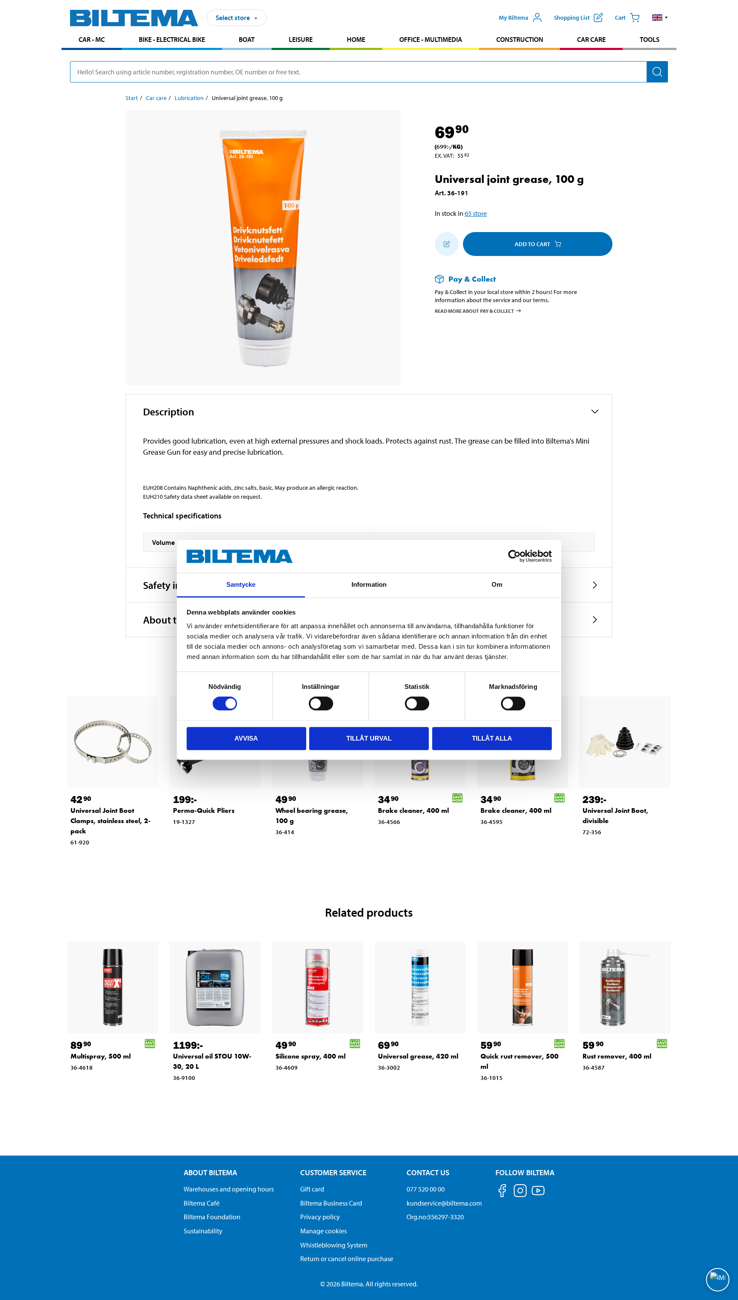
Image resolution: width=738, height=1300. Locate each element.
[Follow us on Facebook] (502, 1192)
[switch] (321, 703)
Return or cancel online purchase (346, 1258)
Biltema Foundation (212, 1216)
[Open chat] (718, 1280)
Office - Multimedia (430, 39)
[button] (660, 17)
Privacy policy (320, 1216)
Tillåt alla (492, 738)
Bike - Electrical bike (172, 39)
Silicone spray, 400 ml (310, 1056)
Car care (591, 39)
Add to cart (532, 244)
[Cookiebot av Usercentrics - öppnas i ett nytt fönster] (514, 556)
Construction (519, 39)
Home (356, 39)
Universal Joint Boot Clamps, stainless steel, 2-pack (110, 820)
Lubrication (189, 98)
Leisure (301, 39)
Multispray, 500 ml (100, 1056)
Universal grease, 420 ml (418, 1056)
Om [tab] (497, 584)
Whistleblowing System (333, 1245)
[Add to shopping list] (447, 244)
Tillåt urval (369, 738)
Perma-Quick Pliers (203, 810)
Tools (649, 39)
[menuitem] (92, 40)
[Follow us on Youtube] (538, 1195)
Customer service (333, 1172)
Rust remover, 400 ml (617, 1056)
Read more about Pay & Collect (474, 310)
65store (476, 213)
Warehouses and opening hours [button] (229, 1189)
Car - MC (92, 39)
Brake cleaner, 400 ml (413, 810)
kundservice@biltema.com (444, 1203)
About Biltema (210, 1172)
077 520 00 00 (426, 1189)
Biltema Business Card (331, 1203)
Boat (247, 39)
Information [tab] (369, 584)
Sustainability (203, 1230)
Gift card (312, 1189)
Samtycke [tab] (241, 584)
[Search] (657, 71)
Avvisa (246, 738)
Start (132, 98)
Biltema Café (202, 1203)
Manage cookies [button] (323, 1230)
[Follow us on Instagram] (520, 1192)
